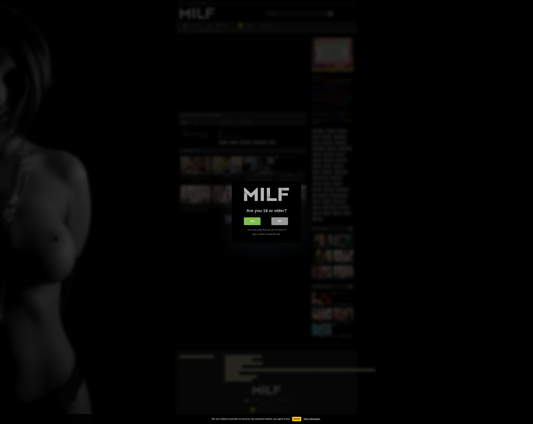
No (279, 221)
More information (312, 419)
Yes (252, 221)
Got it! (297, 419)
